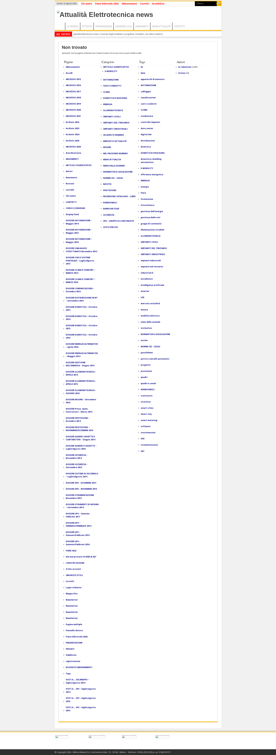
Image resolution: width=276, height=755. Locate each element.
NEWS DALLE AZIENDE (114, 166)
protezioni (146, 371)
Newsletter (72, 600)
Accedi (69, 73)
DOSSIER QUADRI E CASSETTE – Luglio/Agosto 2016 (81, 447)
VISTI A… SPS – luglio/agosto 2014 (81, 690)
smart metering (149, 420)
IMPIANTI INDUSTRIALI (115, 129)
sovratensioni (148, 432)
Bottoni (70, 183)
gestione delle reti (150, 217)
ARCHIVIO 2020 (73, 110)
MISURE (107, 147)
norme (144, 340)
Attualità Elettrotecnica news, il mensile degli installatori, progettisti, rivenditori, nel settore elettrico (118, 34)
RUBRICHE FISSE (111, 208)
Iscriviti (144, 3)
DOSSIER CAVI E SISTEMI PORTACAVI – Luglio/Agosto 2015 (80, 260)
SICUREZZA (108, 215)
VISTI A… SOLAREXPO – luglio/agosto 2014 (77, 681)
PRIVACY (70, 649)
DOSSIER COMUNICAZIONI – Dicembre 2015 (80, 290)
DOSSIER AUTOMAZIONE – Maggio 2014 (79, 222)
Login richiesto (74, 587)
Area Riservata (73, 153)
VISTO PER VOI (110, 227)
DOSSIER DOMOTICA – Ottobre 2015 (81, 327)
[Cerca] (219, 3)
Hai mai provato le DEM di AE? (81, 557)
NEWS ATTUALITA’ (161, 26)
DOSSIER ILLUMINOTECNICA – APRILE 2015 (81, 382)
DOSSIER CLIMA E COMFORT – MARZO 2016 (80, 281)
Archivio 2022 (72, 122)
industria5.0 (147, 273)
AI (142, 67)
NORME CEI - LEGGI (150, 346)
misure (144, 309)
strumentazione (149, 445)
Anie (143, 73)
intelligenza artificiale (152, 285)
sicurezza (146, 402)
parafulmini (147, 352)
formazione (147, 199)
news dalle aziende (150, 322)
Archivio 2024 (72, 134)
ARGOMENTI (142, 26)
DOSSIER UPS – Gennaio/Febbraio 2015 (78, 534)
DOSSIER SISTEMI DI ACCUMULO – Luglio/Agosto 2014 (82, 475)
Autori (69, 171)
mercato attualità (150, 303)
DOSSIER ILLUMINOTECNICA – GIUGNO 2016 (81, 392)
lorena (181, 73)
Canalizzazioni (148, 97)
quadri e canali (148, 383)
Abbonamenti (129, 3)
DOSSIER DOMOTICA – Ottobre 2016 (81, 336)
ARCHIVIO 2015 (73, 79)
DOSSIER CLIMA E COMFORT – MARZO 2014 (80, 271)
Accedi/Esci (158, 3)
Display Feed (72, 214)
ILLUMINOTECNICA (113, 110)
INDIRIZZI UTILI (123, 26)
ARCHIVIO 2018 (73, 97)
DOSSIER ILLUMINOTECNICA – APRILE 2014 (81, 373)
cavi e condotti (149, 104)
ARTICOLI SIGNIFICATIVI (79, 165)
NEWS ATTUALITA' (112, 159)
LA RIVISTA (72, 26)
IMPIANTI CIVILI (112, 116)
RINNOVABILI (110, 202)
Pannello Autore (74, 630)
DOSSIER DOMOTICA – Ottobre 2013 (81, 308)
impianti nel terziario (152, 266)
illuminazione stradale (152, 230)
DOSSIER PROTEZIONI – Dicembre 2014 (78, 419)
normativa (146, 328)
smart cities (147, 408)
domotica (146, 147)
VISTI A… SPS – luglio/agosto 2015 (81, 709)
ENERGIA (107, 104)
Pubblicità (71, 655)
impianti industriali (151, 260)
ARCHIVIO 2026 (73, 147)
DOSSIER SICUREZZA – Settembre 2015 (77, 466)
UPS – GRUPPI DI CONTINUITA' (118, 221)
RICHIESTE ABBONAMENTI (79, 667)
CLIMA (106, 92)
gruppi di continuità (151, 223)
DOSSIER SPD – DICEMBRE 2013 (81, 483)
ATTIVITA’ (87, 26)
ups (142, 451)
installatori (147, 279)
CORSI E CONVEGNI (75, 208)
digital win (146, 134)
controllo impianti (150, 122)
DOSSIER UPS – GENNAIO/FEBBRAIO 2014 (78, 524)
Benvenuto (71, 177)
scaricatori (146, 395)
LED (142, 297)
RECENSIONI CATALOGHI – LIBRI (119, 196)
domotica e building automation (151, 160)
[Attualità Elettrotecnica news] (105, 14)
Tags (68, 673)
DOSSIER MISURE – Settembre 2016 (81, 401)
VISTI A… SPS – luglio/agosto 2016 (81, 699)
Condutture (147, 116)
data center (147, 128)
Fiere (143, 193)
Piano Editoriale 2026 (107, 3)
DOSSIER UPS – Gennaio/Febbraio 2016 (78, 543)
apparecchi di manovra (152, 79)
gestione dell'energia (152, 211)
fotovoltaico (147, 205)
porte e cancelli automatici (155, 359)
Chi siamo (86, 3)
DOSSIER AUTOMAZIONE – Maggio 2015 (79, 231)
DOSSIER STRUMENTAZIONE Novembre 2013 (80, 497)
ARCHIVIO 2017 (73, 91)
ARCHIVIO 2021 (73, 116)
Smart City (146, 414)
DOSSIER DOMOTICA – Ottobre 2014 (81, 318)
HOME (60, 27)
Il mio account (73, 569)
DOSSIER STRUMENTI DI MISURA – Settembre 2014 (82, 506)
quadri (144, 377)
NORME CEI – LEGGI (113, 178)
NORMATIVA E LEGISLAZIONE (118, 172)
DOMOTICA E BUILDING (115, 98)
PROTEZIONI (109, 190)
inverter (145, 291)
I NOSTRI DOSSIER (75, 563)
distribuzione (148, 140)
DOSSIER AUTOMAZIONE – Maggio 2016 (79, 240)
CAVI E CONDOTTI (112, 86)
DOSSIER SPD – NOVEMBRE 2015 (81, 489)
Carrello (70, 190)
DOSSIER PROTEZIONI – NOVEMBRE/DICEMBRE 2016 (79, 429)
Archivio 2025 (72, 140)
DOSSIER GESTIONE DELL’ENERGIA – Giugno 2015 (80, 364)
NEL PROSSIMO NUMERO (115, 153)
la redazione (184, 67)
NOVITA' (107, 184)
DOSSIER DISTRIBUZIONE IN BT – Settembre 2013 (82, 299)
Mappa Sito (72, 593)
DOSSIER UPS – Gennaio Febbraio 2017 (78, 515)
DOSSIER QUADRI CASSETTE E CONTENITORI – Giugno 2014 (80, 438)
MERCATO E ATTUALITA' (115, 141)
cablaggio (146, 91)
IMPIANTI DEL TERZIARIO (116, 122)
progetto (146, 365)
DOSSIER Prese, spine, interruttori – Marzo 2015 (79, 410)
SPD (143, 438)
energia (145, 187)
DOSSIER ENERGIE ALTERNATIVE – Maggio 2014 (82, 355)
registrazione (73, 661)
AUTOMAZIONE (111, 80)
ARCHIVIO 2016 (73, 85)
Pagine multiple (74, 624)
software (145, 426)
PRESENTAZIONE (74, 643)
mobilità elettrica (150, 316)
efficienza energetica (152, 174)
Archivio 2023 (72, 128)
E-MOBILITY (111, 71)
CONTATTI (179, 26)
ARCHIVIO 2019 (73, 104)
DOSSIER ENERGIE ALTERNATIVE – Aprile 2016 (82, 345)
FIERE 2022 (71, 550)
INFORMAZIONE (103, 26)
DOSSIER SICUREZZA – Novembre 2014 (77, 456)
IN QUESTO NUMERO (113, 135)
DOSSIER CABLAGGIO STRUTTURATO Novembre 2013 (81, 250)
